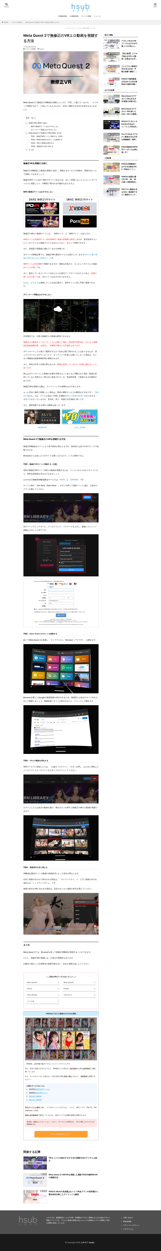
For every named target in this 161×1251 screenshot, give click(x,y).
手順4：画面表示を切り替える (42, 146)
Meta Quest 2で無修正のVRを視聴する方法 (45, 133)
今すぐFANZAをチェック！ (61, 1134)
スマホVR (30, 1001)
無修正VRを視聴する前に (38, 123)
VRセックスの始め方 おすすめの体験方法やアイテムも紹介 (73, 1159)
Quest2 (41, 49)
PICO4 (29, 989)
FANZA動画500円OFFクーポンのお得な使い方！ (129, 149)
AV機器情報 (74, 16)
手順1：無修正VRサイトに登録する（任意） (47, 136)
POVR (62, 479)
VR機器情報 (62, 16)
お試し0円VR (79, 427)
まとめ (31, 150)
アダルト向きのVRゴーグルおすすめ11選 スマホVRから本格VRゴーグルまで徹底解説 (129, 44)
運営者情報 (127, 1221)
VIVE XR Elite (32, 995)
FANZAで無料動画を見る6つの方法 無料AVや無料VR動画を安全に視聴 (129, 82)
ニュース (97, 16)
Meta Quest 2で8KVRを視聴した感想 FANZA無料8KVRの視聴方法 (73, 1176)
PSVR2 (66, 989)
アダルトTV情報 (114, 66)
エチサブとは (128, 1229)
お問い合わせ (128, 1218)
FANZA (44, 1191)
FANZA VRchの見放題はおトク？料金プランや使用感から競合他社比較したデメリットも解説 (73, 1192)
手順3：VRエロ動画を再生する (42, 143)
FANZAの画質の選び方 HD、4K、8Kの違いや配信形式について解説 (129, 179)
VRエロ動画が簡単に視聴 (77, 396)
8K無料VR (42, 427)
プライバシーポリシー (131, 1225)
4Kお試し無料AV (35, 1096)
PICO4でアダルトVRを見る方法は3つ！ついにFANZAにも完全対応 (129, 124)
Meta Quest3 (32, 982)
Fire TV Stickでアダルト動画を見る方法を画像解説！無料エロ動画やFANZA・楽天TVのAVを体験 (129, 137)
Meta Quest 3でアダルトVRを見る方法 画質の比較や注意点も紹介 (129, 99)
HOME (6, 22)
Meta (44, 1174)
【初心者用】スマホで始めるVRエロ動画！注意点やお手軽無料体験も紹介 (129, 56)
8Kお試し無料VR (35, 1100)
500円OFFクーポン (43, 1089)
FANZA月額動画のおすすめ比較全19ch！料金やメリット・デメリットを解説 (129, 167)
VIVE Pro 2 (68, 995)
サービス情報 (86, 16)
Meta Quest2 (69, 982)
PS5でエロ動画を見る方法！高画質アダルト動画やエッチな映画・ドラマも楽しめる (129, 192)
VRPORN (74, 479)
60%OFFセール (41, 1093)
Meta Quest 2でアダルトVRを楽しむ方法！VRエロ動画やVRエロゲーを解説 (128, 112)
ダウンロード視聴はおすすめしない (44, 130)
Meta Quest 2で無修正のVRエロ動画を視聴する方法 (42, 22)
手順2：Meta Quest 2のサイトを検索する (46, 140)
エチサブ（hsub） (88, 1242)
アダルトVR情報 (17, 22)
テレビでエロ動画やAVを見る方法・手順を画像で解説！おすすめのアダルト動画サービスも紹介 (129, 69)
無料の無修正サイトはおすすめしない (45, 126)
